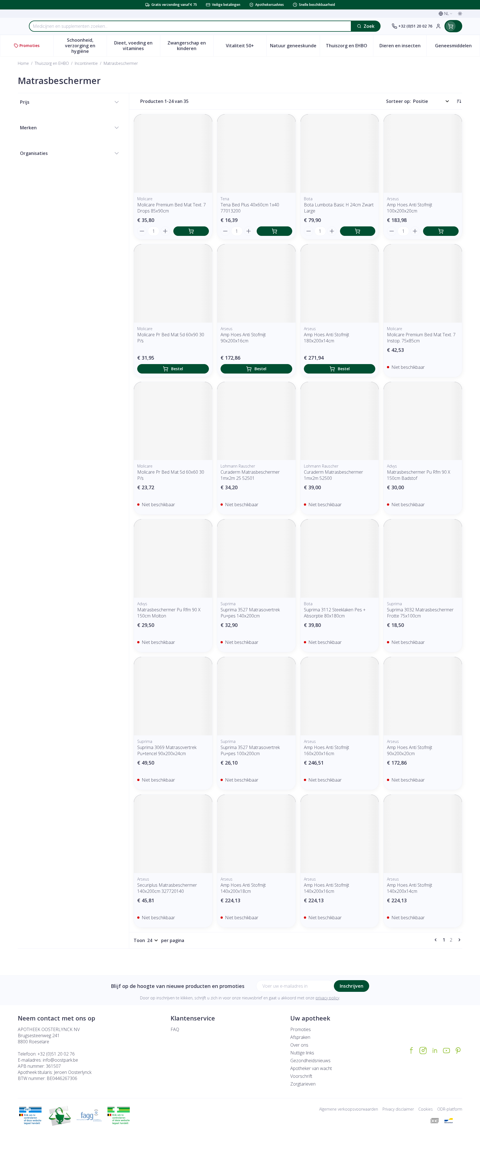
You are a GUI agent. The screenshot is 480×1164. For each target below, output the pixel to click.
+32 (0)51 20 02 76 (56, 1054)
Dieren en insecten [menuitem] (402, 47)
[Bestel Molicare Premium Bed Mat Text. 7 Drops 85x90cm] (191, 231)
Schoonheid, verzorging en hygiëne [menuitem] (86, 45)
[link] (437, 940)
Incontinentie (86, 63)
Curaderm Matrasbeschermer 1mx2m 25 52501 (250, 475)
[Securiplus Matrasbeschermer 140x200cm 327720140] (173, 834)
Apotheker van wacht (311, 1068)
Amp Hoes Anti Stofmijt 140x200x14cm (409, 888)
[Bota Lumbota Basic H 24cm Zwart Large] (340, 153)
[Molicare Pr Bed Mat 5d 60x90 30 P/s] (173, 283)
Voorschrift (301, 1076)
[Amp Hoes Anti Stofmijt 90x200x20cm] (423, 696)
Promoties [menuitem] (29, 45)
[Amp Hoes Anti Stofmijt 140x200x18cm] (256, 834)
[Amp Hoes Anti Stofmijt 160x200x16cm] (340, 696)
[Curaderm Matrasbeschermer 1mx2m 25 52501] (256, 421)
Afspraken (300, 1037)
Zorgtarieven (303, 1084)
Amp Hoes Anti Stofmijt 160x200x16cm (326, 750)
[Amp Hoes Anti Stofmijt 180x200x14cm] (340, 283)
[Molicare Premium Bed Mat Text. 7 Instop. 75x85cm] (423, 283)
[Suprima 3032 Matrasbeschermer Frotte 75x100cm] (423, 558)
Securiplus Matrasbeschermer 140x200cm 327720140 (167, 888)
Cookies (425, 1109)
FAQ (175, 1029)
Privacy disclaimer (398, 1109)
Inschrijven (351, 986)
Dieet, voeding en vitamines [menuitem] (137, 45)
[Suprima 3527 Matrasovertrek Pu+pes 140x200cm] (256, 558)
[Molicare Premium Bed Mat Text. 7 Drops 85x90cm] (173, 153)
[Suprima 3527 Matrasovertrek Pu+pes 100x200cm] (256, 696)
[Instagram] (423, 1050)
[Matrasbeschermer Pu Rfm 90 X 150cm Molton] (173, 558)
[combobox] (190, 26)
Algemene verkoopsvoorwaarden (348, 1109)
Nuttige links (302, 1053)
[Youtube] (446, 1050)
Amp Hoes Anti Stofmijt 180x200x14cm (326, 338)
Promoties (300, 1029)
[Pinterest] (458, 1050)
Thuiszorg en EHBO (52, 63)
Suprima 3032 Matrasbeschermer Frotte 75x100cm (420, 613)
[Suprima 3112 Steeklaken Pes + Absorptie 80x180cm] (340, 558)
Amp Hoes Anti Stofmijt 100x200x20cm (409, 208)
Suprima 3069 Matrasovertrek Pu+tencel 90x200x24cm (166, 750)
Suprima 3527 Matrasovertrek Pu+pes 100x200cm (250, 750)
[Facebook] (411, 1050)
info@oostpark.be (60, 1060)
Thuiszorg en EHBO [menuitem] (349, 47)
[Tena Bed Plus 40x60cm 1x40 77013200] (256, 153)
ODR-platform (449, 1109)
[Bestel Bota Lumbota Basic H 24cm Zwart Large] (358, 231)
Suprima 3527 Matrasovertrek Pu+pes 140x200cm (250, 613)
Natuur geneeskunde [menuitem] (295, 47)
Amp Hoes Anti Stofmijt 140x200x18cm (243, 888)
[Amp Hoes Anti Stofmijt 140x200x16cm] (340, 834)
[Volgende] (458, 940)
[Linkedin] (435, 1050)
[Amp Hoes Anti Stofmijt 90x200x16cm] (256, 283)
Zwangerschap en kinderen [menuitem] (190, 45)
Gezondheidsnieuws (310, 1060)
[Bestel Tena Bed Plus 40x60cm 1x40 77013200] (274, 231)
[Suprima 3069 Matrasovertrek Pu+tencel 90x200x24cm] (173, 696)
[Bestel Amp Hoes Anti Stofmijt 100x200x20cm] (441, 231)
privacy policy (327, 997)
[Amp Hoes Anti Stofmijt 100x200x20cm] (423, 153)
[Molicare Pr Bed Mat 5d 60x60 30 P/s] (173, 421)
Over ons (299, 1045)
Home (23, 63)
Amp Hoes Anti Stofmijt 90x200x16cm (243, 338)
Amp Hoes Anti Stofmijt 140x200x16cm (326, 888)
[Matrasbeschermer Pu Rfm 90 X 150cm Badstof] (423, 421)
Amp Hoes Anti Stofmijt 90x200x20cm (409, 750)
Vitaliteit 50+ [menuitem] (246, 47)
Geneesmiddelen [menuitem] (457, 47)
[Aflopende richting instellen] (459, 101)
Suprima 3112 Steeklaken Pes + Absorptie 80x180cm (335, 613)
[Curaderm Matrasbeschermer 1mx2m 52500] (340, 421)
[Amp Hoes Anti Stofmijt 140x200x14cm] (423, 834)
